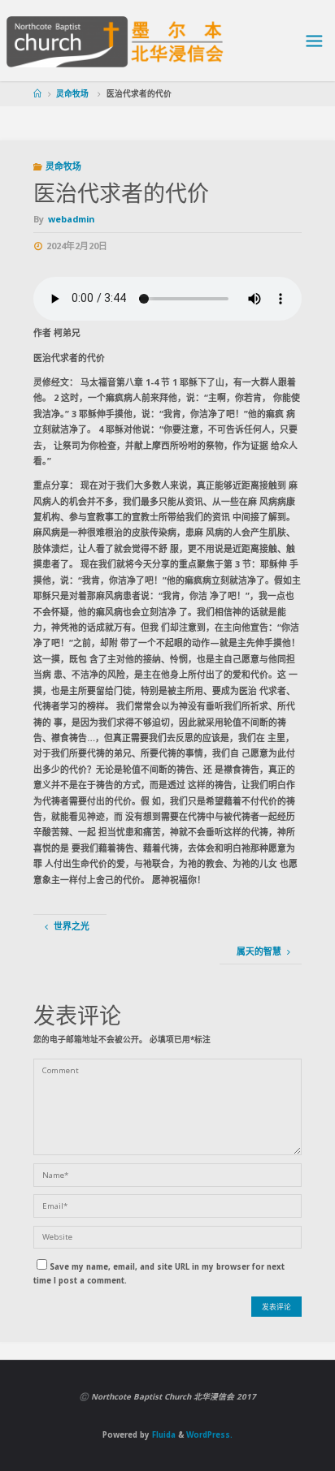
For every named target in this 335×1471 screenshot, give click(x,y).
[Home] (37, 93)
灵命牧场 (72, 93)
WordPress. (209, 1435)
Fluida (163, 1435)
